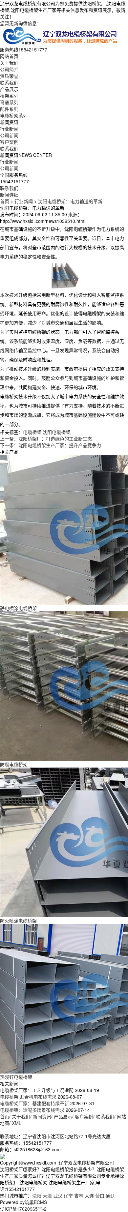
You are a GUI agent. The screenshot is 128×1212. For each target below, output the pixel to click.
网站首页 (9, 56)
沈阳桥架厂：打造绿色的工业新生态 (55, 438)
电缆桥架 (32, 432)
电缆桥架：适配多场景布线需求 (32, 1109)
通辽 (110, 1195)
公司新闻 (9, 135)
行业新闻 (9, 128)
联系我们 (9, 82)
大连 (89, 1195)
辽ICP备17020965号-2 (23, 1208)
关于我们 (9, 62)
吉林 (78, 1195)
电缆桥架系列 (14, 115)
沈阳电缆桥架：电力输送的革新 (70, 201)
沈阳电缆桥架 (56, 432)
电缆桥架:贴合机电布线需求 (28, 1096)
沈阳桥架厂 (94, 3)
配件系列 (9, 109)
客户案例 (9, 141)
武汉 (57, 1195)
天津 (47, 1195)
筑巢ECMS (36, 1202)
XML (16, 1123)
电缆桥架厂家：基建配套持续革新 (34, 1103)
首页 (4, 201)
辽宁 (68, 1195)
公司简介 (9, 69)
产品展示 (9, 89)
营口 (99, 1195)
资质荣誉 (9, 76)
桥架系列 (9, 95)
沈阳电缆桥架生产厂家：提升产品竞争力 (59, 445)
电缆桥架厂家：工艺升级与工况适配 (37, 1090)
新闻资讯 (9, 122)
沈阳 (36, 1195)
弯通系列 (9, 102)
